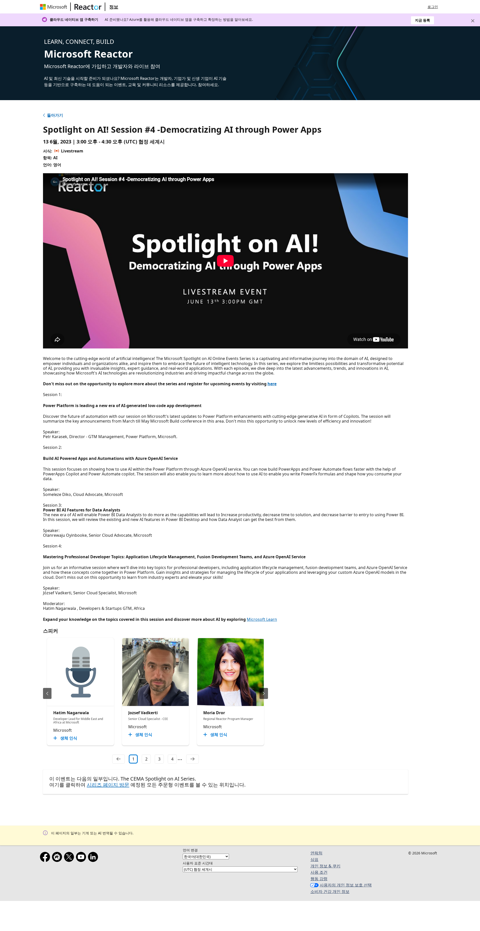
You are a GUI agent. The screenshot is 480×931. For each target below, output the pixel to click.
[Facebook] (46, 858)
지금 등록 (422, 20)
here (272, 384)
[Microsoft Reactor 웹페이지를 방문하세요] (88, 7)
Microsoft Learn (262, 619)
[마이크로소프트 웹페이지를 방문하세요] (54, 7)
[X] (70, 858)
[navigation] (118, 759)
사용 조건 (319, 872)
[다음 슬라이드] (264, 693)
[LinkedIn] (94, 858)
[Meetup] (58, 858)
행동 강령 (319, 878)
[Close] (473, 21)
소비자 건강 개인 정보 (330, 891)
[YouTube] (82, 858)
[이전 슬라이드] (47, 693)
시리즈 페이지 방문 (108, 784)
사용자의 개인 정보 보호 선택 (346, 885)
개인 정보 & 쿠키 (325, 866)
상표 (314, 859)
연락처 (316, 853)
